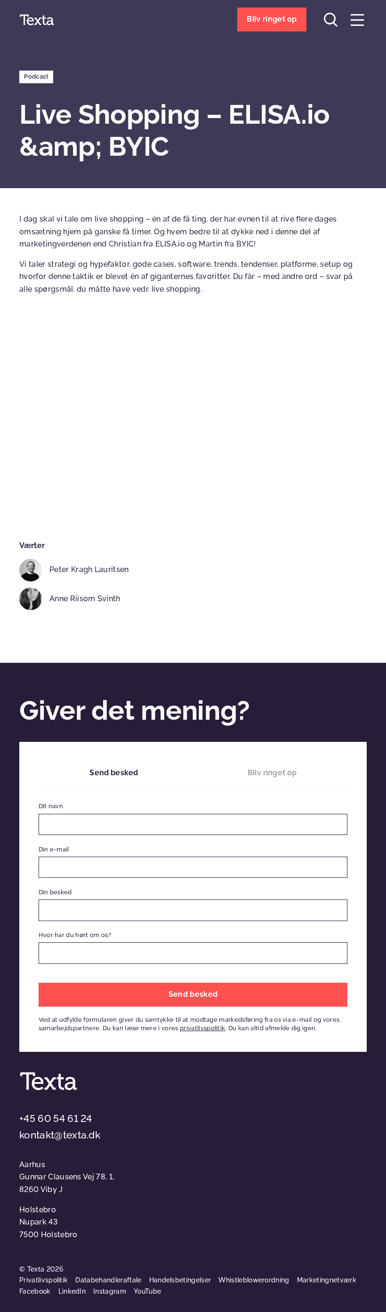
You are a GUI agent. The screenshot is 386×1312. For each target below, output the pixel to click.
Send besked (113, 772)
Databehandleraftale (108, 1280)
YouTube (147, 1291)
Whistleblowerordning (253, 1280)
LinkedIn (72, 1291)
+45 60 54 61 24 (55, 1118)
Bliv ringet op (272, 772)
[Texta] (36, 19)
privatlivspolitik (202, 1028)
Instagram (109, 1291)
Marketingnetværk (326, 1280)
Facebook (35, 1291)
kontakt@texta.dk (59, 1135)
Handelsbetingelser (180, 1280)
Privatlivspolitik (43, 1280)
